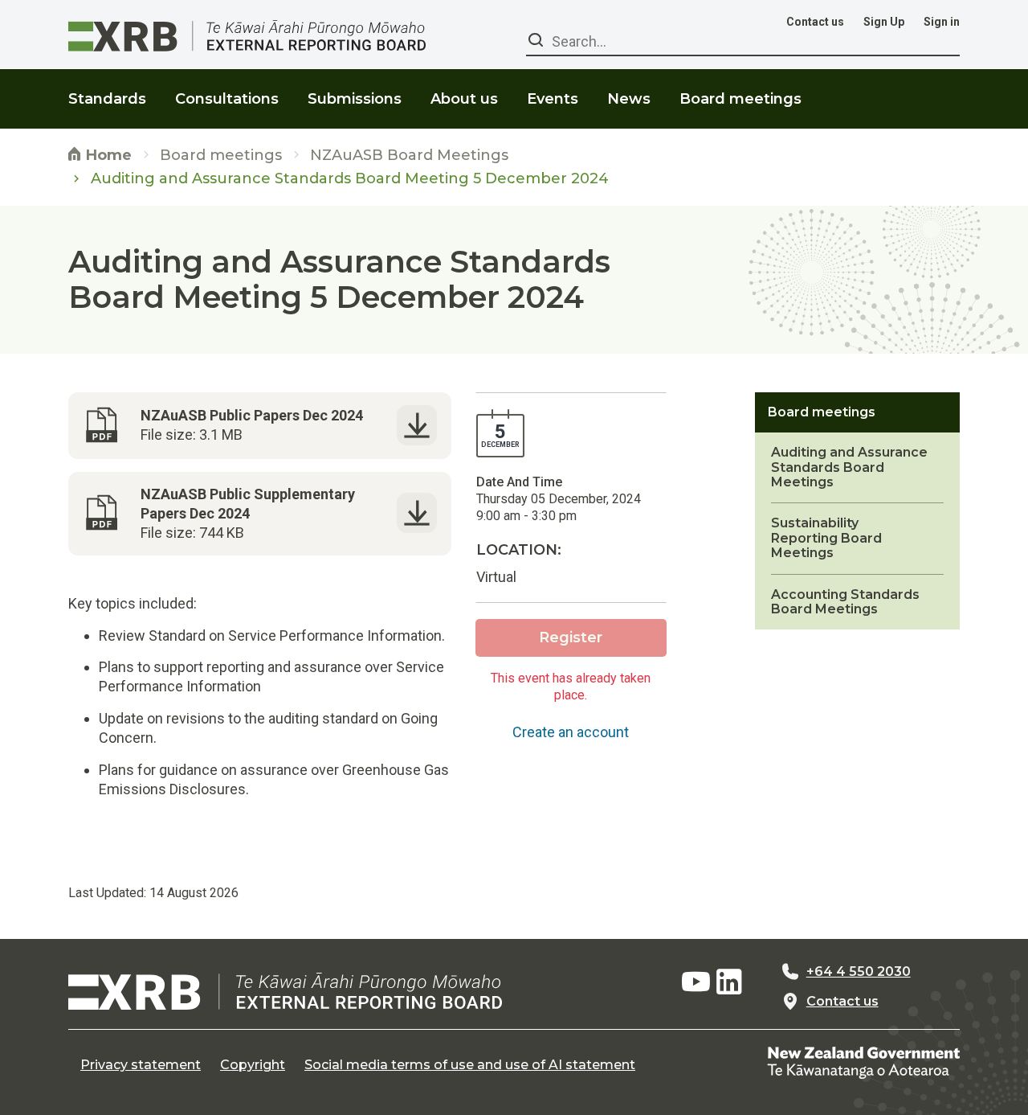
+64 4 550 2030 (858, 972)
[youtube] (695, 982)
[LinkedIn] (729, 982)
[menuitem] (107, 89)
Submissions (355, 99)
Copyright (252, 1065)
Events (552, 99)
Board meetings (221, 155)
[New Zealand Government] (863, 1061)
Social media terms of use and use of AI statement (469, 1065)
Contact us (815, 21)
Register (570, 637)
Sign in (942, 21)
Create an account (570, 732)
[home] (285, 991)
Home (107, 155)
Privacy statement (140, 1065)
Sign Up (883, 21)
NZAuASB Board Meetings (409, 155)
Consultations (227, 99)
